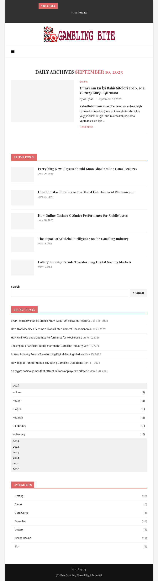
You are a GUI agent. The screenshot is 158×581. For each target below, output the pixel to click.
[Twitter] (69, 17)
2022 (16, 458)
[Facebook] (64, 17)
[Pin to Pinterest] (118, 133)
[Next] (66, 6)
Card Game (81, 512)
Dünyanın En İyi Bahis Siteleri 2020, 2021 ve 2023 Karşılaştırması (113, 90)
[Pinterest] (79, 17)
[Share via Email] (122, 133)
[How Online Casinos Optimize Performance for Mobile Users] (22, 221)
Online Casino (81, 538)
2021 (16, 463)
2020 (16, 469)
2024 (16, 446)
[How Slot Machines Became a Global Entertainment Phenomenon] (22, 197)
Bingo (81, 504)
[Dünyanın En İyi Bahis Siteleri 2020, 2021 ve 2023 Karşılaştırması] (42, 101)
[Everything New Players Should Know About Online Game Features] (22, 174)
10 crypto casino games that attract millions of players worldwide (50, 371)
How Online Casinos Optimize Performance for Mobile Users (83, 215)
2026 (16, 385)
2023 (16, 452)
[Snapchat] (94, 17)
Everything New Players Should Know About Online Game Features (87, 169)
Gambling (81, 521)
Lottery (81, 529)
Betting (81, 496)
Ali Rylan (88, 99)
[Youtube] (84, 17)
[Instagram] (74, 17)
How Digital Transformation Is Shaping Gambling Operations (47, 362)
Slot (81, 546)
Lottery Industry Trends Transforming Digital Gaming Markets (84, 262)
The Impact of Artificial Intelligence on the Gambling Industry (83, 239)
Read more (86, 126)
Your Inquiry (79, 12)
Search (15, 286)
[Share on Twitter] (114, 133)
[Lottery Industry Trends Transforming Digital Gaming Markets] (22, 267)
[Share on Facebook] (109, 133)
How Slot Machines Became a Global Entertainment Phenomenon (86, 192)
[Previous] (61, 6)
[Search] (145, 51)
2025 (16, 441)
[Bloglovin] (89, 17)
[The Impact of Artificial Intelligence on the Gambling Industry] (22, 244)
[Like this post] (105, 133)
